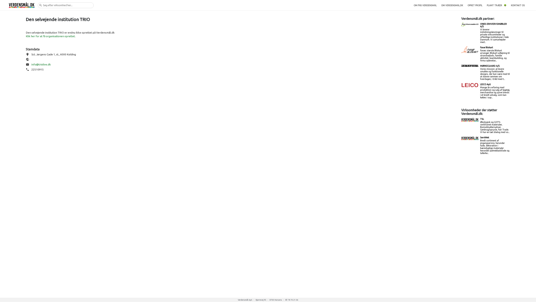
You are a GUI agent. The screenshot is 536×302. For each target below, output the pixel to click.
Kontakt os (518, 5)
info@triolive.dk (41, 64)
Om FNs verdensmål (425, 5)
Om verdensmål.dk (452, 5)
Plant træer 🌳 (497, 5)
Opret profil (475, 5)
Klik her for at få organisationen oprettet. (51, 36)
